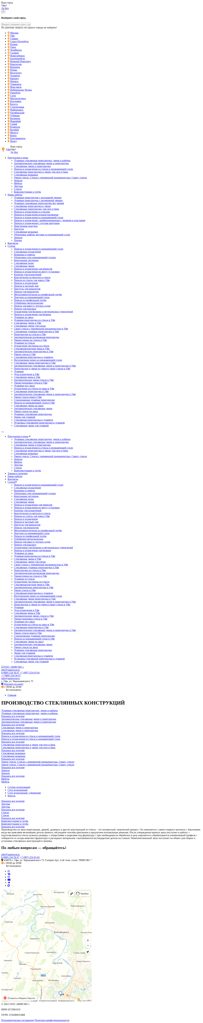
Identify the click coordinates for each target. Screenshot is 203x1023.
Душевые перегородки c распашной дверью (38, 197)
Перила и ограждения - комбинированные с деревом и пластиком (49, 220)
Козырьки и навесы (24, 254)
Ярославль (16, 87)
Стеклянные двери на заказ (28, 405)
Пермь (13, 70)
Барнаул (14, 78)
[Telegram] (9, 882)
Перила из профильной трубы (30, 300)
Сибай (13, 124)
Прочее (18, 240)
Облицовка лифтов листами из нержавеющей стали (42, 234)
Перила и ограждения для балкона (32, 314)
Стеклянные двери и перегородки (32, 166)
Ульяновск (15, 84)
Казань (14, 44)
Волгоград (16, 72)
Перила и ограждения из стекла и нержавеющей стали (43, 169)
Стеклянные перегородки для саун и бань (36, 209)
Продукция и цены (18, 157)
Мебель (18, 183)
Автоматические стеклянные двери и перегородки (41, 163)
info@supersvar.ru (10, 669)
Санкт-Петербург (19, 41)
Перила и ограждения (26, 283)
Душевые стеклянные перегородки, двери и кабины (42, 160)
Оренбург (15, 92)
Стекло (18, 189)
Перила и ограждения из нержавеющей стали (38, 217)
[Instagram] (9, 877)
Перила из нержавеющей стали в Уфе (34, 402)
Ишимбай (15, 121)
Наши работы (15, 194)
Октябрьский (17, 112)
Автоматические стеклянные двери (33, 408)
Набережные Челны (21, 90)
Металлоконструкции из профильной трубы (38, 294)
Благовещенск (18, 138)
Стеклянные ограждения (27, 251)
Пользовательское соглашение (17, 1020)
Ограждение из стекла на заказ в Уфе (34, 388)
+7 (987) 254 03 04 (29, 672)
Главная (12, 695)
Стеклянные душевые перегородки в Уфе (36, 331)
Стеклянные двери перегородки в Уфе (35, 363)
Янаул (13, 141)
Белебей (14, 129)
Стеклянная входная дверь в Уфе (31, 348)
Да (2, 8)
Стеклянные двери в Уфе (27, 323)
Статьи (11, 246)
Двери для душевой (24, 417)
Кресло (11, 795)
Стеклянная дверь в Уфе (27, 377)
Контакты (13, 243)
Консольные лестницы (26, 260)
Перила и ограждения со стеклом (32, 211)
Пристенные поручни (26, 226)
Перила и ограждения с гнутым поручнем (36, 223)
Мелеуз (14, 132)
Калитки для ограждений (27, 274)
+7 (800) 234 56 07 (11, 675)
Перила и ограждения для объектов (33, 268)
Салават (14, 52)
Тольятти (15, 75)
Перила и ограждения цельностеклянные (36, 214)
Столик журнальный (19, 787)
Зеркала (18, 180)
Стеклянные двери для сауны (30, 325)
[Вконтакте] (9, 874)
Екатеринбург (17, 58)
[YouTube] (9, 879)
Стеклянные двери (24, 266)
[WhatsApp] (9, 871)
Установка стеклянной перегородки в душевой (39, 422)
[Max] (9, 885)
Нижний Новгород (20, 61)
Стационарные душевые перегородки (34, 400)
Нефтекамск (16, 109)
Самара (14, 38)
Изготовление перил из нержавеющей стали (38, 360)
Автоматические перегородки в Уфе (33, 351)
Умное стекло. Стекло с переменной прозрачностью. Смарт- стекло (50, 177)
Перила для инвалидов (26, 291)
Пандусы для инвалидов (27, 288)
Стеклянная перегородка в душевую (33, 357)
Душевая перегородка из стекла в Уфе (34, 320)
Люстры (18, 186)
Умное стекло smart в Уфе (28, 397)
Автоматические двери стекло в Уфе (34, 380)
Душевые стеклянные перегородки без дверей (39, 203)
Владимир (15, 101)
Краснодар (16, 64)
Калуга (14, 104)
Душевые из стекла (24, 343)
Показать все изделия (12, 716)
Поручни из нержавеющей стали (31, 297)
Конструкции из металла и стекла (32, 277)
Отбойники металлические (28, 303)
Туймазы (15, 115)
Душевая (18, 371)
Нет (7, 8)
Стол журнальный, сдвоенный (24, 792)
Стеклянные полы (24, 263)
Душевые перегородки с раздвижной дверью (38, 200)
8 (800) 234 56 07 (10, 672)
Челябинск (16, 50)
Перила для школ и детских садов (32, 306)
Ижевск (14, 81)
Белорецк (15, 118)
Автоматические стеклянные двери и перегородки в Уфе (45, 365)
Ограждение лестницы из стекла (31, 345)
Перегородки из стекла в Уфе (30, 334)
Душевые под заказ (24, 385)
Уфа (12, 35)
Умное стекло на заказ (26, 411)
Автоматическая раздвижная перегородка (36, 337)
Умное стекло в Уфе (25, 354)
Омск (13, 47)
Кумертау (15, 127)
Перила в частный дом (26, 286)
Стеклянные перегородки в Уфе (31, 391)
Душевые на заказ (23, 317)
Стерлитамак (17, 107)
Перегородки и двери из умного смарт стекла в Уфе (42, 368)
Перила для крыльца (25, 308)
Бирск (13, 135)
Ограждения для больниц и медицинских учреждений (43, 311)
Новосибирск (17, 55)
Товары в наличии (18, 473)
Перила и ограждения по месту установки (37, 271)
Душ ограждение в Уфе (26, 374)
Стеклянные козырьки (26, 174)
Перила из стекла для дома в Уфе (32, 280)
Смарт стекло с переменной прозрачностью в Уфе (41, 328)
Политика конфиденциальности (52, 1020)
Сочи (13, 95)
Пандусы (19, 229)
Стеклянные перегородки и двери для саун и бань (41, 172)
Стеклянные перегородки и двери (32, 206)
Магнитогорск (18, 98)
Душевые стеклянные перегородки (33, 414)
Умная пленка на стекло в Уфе (30, 340)
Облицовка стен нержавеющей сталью (35, 257)
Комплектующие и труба (27, 192)
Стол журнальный (17, 790)
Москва (14, 33)
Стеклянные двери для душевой (31, 425)
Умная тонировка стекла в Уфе (30, 382)
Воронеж (15, 67)
